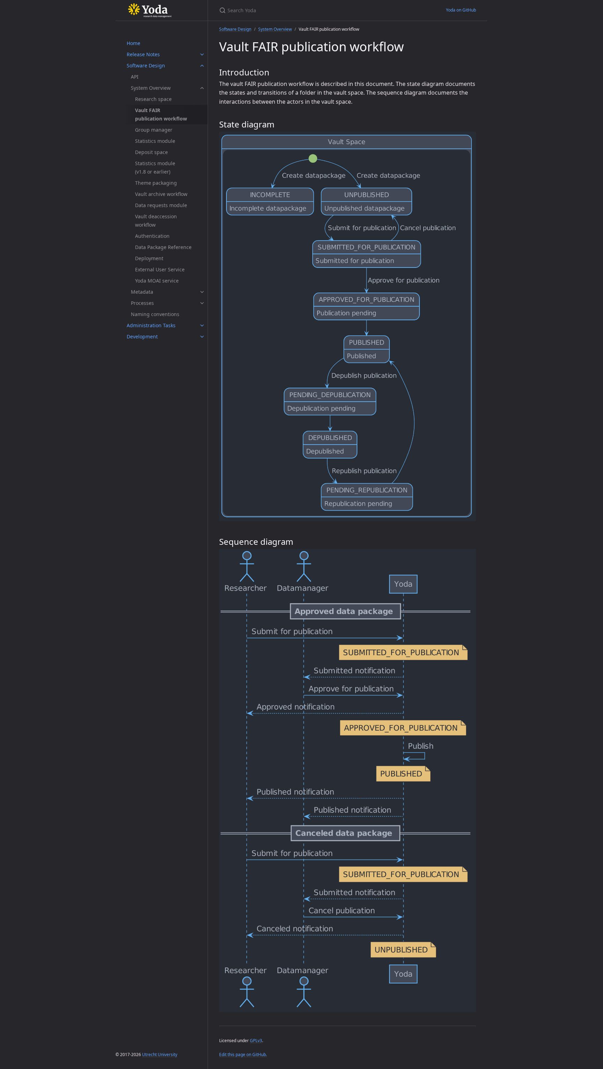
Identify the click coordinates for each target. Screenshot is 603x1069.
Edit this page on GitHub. (243, 1054)
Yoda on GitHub (461, 10)
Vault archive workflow (161, 194)
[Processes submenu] (202, 303)
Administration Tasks (151, 325)
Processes (142, 303)
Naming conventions (155, 314)
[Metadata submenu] (202, 292)
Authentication (152, 236)
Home (133, 43)
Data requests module (161, 205)
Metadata (142, 291)
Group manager (153, 129)
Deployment (149, 258)
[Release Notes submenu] (202, 54)
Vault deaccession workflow (156, 220)
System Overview (151, 88)
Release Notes (143, 54)
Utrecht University (159, 1054)
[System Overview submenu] (202, 88)
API (135, 76)
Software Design (146, 65)
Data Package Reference (163, 247)
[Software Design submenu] (202, 65)
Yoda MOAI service (157, 280)
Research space (153, 99)
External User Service (160, 269)
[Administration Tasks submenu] (202, 325)
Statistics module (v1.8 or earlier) (155, 167)
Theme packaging (156, 183)
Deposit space (151, 152)
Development (142, 336)
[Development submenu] (202, 336)
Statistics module (155, 141)
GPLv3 (256, 1041)
